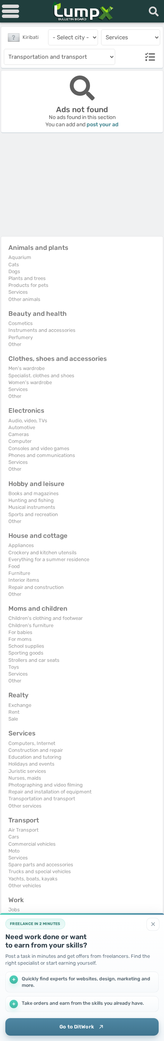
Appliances (21, 545)
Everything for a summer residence (48, 559)
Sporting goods (25, 653)
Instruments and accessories (42, 330)
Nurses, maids (24, 778)
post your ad (103, 124)
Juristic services (27, 771)
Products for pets (28, 285)
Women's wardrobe (30, 382)
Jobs (14, 909)
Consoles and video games (38, 448)
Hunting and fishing (31, 500)
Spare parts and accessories (40, 864)
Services (18, 292)
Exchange (19, 705)
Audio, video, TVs (27, 420)
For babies (20, 632)
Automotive (21, 427)
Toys (13, 667)
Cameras (18, 434)
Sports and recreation (33, 514)
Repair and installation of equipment (50, 792)
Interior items (23, 580)
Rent (13, 712)
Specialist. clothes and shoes (41, 375)
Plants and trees (27, 278)
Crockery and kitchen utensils (42, 552)
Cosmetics (20, 323)
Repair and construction (36, 587)
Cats (13, 264)
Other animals (24, 299)
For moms (20, 639)
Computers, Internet (31, 743)
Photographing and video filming (45, 785)
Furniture (19, 573)
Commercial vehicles (32, 844)
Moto (13, 851)
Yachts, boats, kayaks (33, 879)
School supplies (26, 646)
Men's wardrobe (26, 368)
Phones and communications (41, 455)
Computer (20, 441)
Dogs (14, 271)
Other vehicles (24, 885)
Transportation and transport (41, 798)
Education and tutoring (34, 757)
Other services (25, 806)
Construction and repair (35, 750)
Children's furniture (30, 625)
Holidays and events (31, 764)
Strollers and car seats (33, 660)
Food (14, 566)
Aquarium (19, 257)
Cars (13, 837)
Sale (13, 719)
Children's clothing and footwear (45, 618)
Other (14, 344)
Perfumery (20, 337)
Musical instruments (31, 507)
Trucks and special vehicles (39, 871)
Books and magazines (33, 493)
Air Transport (23, 830)
